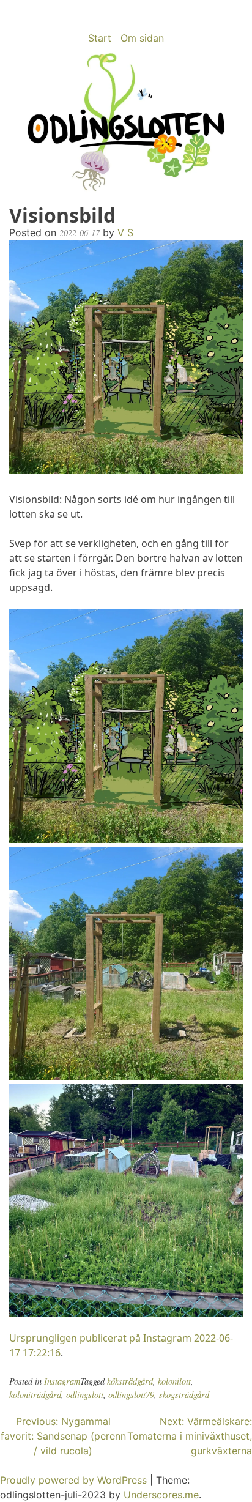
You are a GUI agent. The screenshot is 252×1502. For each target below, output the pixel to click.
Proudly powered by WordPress (75, 1480)
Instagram (62, 1381)
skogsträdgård (184, 1394)
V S (125, 232)
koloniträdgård (35, 1394)
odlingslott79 (131, 1394)
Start (99, 38)
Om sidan (142, 38)
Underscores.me (161, 1495)
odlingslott (84, 1394)
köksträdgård (130, 1381)
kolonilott (174, 1381)
